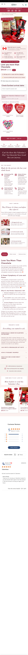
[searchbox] (8, 454)
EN (25, 1)
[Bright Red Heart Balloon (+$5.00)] (19, 108)
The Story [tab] (4, 254)
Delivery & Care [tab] (22, 254)
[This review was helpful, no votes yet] (21, 488)
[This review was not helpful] (24, 488)
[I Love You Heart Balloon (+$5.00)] (8, 108)
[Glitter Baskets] (14, 5)
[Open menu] (2, 4)
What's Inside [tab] (13, 254)
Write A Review (14, 447)
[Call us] (23, 4)
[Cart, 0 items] (25, 4)
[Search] (4, 4)
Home (3, 13)
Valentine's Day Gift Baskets (10, 13)
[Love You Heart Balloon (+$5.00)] (8, 124)
